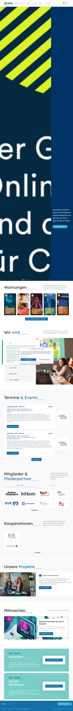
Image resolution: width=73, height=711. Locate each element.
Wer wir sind (40, 3)
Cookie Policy (32, 362)
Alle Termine (36, 610)
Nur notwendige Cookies (45, 359)
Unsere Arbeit (28, 3)
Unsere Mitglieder (20, 635)
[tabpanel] (36, 650)
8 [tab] (29, 430)
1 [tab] (21, 430)
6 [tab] (27, 430)
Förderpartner (53, 635)
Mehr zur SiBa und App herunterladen (35, 469)
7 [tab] (28, 430)
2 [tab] (22, 430)
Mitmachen (34, 3)
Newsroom (22, 3)
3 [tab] (23, 430)
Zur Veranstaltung (14, 577)
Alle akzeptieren (28, 359)
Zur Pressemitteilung (59, 225)
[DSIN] (8, 3)
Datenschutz (37, 362)
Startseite (17, 3)
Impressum (41, 362)
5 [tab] (26, 430)
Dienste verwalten (24, 356)
